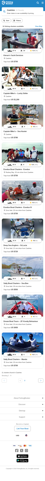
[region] (22, 50)
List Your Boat (22, 429)
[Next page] (40, 380)
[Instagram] (26, 451)
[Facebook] (16, 451)
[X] (21, 451)
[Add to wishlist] (40, 31)
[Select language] (26, 435)
